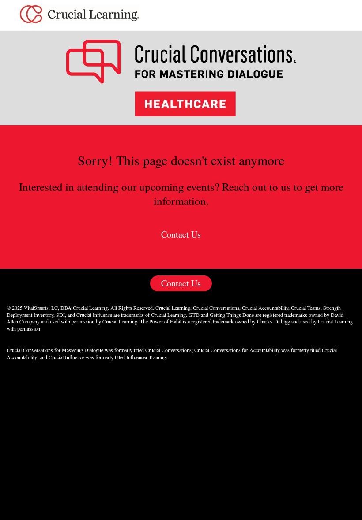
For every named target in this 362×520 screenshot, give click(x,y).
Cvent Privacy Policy (181, 379)
